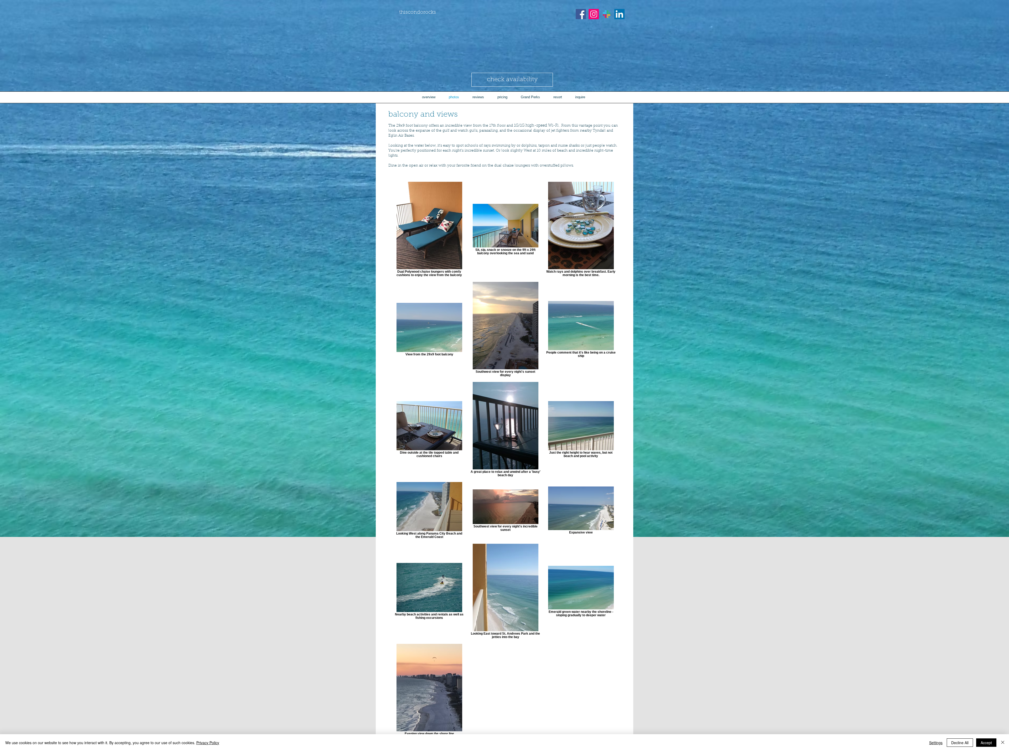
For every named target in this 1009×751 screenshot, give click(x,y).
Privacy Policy (207, 742)
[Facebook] (581, 14)
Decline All (960, 742)
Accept (986, 742)
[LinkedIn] (619, 14)
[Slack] (606, 14)
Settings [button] (936, 742)
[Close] (1003, 742)
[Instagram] (594, 14)
